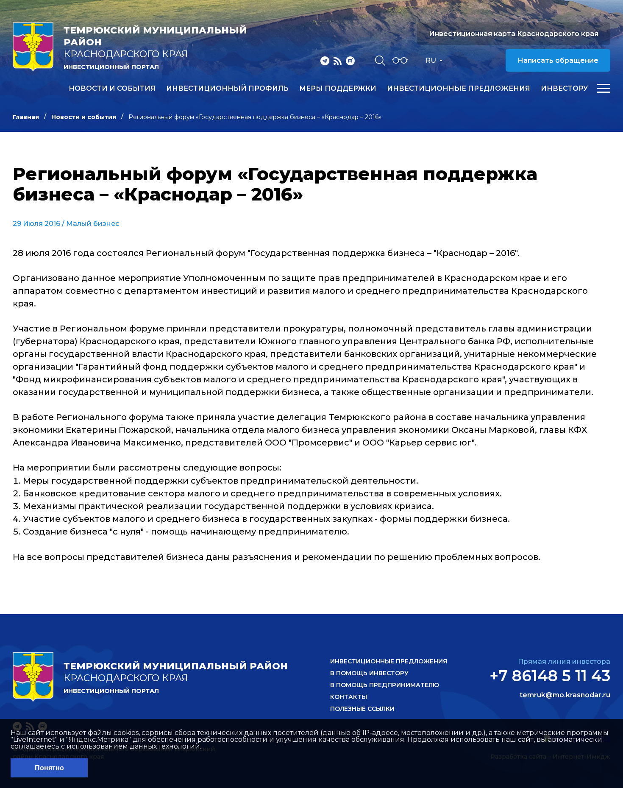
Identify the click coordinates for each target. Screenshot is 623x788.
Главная (26, 117)
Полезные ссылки (362, 709)
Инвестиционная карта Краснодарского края (513, 34)
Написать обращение (557, 60)
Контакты (348, 697)
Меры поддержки (337, 88)
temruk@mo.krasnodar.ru (565, 695)
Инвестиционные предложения (458, 88)
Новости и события (112, 88)
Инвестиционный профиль (227, 88)
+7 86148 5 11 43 (550, 675)
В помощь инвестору (369, 673)
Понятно (49, 767)
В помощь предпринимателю (384, 685)
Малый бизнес (92, 224)
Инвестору (564, 88)
